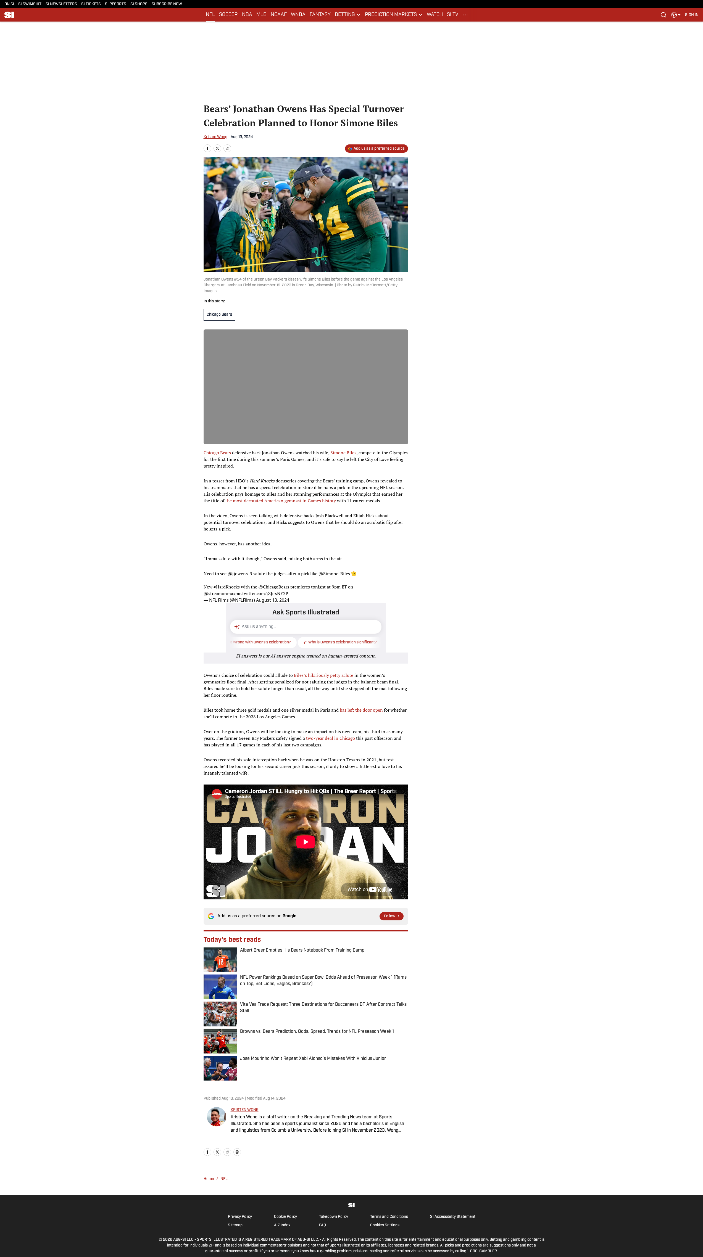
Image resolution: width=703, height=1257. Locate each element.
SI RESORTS (115, 4)
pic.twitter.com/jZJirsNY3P (261, 593)
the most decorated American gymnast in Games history (280, 501)
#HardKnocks (227, 587)
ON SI (9, 4)
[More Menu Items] (465, 15)
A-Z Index (282, 1225)
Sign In (692, 15)
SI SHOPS (139, 4)
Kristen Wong (215, 137)
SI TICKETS (91, 4)
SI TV (452, 14)
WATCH (435, 14)
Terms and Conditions (389, 1217)
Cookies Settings (384, 1225)
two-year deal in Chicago (330, 738)
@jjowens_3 (240, 574)
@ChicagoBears (273, 587)
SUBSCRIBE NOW (167, 4)
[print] (237, 1152)
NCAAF (279, 14)
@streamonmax (219, 593)
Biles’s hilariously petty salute (323, 675)
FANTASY (320, 14)
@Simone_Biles (334, 574)
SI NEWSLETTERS (61, 4)
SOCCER (228, 14)
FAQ (322, 1225)
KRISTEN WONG (245, 1110)
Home (209, 1179)
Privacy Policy (240, 1217)
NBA (247, 14)
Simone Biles (343, 453)
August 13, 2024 (272, 600)
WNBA (298, 14)
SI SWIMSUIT (29, 4)
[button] (348, 15)
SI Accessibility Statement (452, 1217)
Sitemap (235, 1225)
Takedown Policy (333, 1217)
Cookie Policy (285, 1217)
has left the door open (361, 710)
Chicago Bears (219, 315)
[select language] (676, 15)
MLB (261, 14)
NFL (210, 14)
